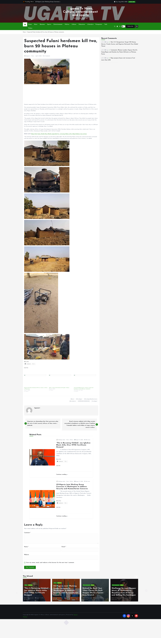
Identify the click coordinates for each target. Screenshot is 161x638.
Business (42, 26)
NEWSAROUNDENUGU (84, 403)
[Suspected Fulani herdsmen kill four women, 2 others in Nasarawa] (36, 382)
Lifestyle (90, 26)
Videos (30, 30)
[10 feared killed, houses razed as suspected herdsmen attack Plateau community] (85, 382)
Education (82, 26)
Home (30, 26)
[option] (37, 592)
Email (64, 548)
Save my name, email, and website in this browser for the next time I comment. (50, 564)
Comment (27, 534)
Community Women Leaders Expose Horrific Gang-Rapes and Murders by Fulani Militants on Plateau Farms (119, 54)
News (35, 26)
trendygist (95, 403)
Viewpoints (98, 26)
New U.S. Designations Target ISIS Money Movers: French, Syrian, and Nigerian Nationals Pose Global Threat (119, 46)
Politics (67, 26)
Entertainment (58, 26)
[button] (135, 578)
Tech (105, 26)
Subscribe (130, 28)
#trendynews (73, 403)
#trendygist (79, 400)
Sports (49, 26)
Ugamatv (28, 57)
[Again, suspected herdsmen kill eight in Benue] (61, 382)
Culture (74, 26)
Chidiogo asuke (61, 441)
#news (72, 400)
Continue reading (61, 476)
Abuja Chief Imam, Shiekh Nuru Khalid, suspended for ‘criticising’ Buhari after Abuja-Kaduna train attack (59, 135)
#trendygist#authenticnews (91, 400)
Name (26, 548)
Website (26, 556)
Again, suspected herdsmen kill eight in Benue (59, 389)
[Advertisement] (61, 97)
